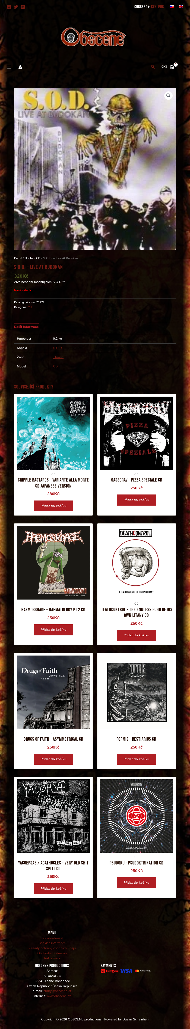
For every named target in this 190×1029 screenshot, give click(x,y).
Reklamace (52, 958)
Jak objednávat (52, 938)
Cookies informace (52, 943)
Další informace (26, 327)
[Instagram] (23, 7)
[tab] (26, 327)
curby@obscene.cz (58, 991)
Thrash (58, 357)
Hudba (29, 258)
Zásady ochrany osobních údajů (52, 948)
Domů (18, 258)
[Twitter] (16, 7)
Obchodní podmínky (52, 953)
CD (38, 258)
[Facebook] (9, 7)
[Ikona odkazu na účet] (20, 67)
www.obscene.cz (59, 996)
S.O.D (57, 348)
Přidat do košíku (53, 506)
